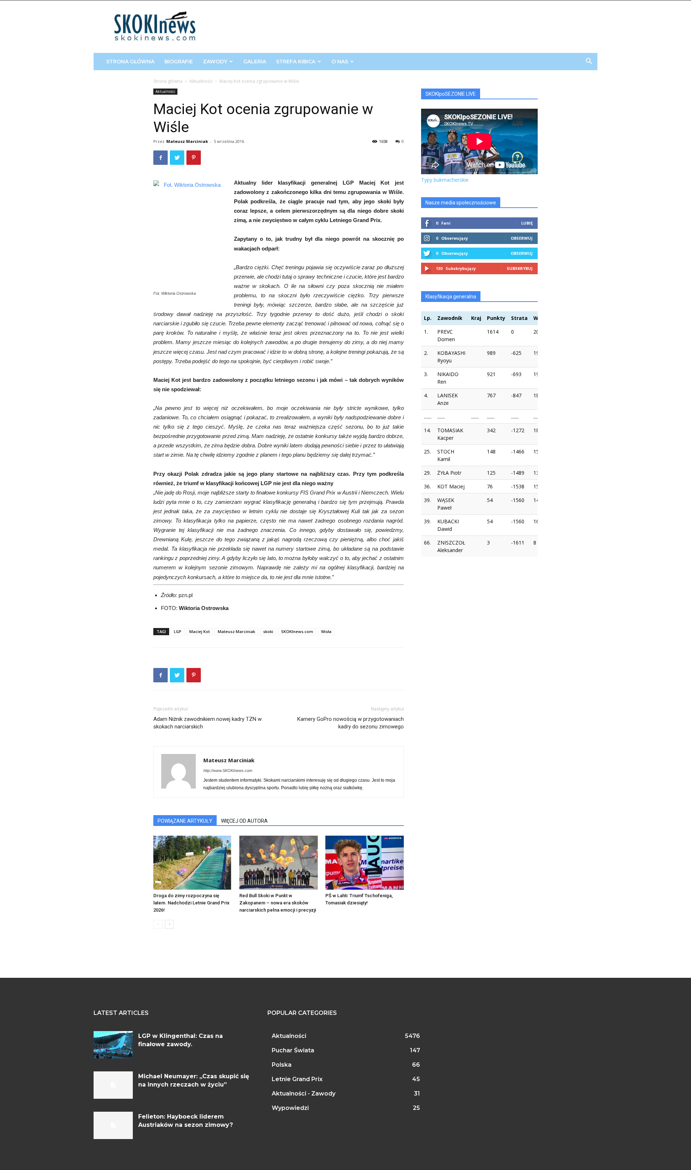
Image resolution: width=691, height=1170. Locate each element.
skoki (268, 631)
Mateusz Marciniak (187, 141)
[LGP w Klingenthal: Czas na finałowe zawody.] (113, 1044)
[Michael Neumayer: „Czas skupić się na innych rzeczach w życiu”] (113, 1085)
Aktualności (201, 81)
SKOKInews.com (297, 631)
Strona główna (130, 61)
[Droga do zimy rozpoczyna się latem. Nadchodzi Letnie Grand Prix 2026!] (192, 863)
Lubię (527, 223)
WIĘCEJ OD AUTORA (244, 821)
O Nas (339, 61)
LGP (177, 631)
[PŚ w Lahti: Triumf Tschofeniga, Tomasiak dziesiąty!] (364, 863)
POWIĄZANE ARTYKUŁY (185, 821)
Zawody (215, 61)
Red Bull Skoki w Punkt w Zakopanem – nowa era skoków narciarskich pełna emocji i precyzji (277, 903)
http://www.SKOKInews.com (227, 770)
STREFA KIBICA (295, 61)
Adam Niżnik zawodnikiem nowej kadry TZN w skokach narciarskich (207, 723)
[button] (588, 62)
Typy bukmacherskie (445, 179)
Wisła (326, 631)
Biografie (178, 61)
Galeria (254, 61)
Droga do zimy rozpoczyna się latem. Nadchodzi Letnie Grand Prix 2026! (191, 903)
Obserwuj (522, 238)
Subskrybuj (520, 268)
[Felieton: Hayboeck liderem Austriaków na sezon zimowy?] (113, 1125)
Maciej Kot (199, 631)
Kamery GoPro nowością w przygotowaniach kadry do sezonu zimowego (350, 723)
